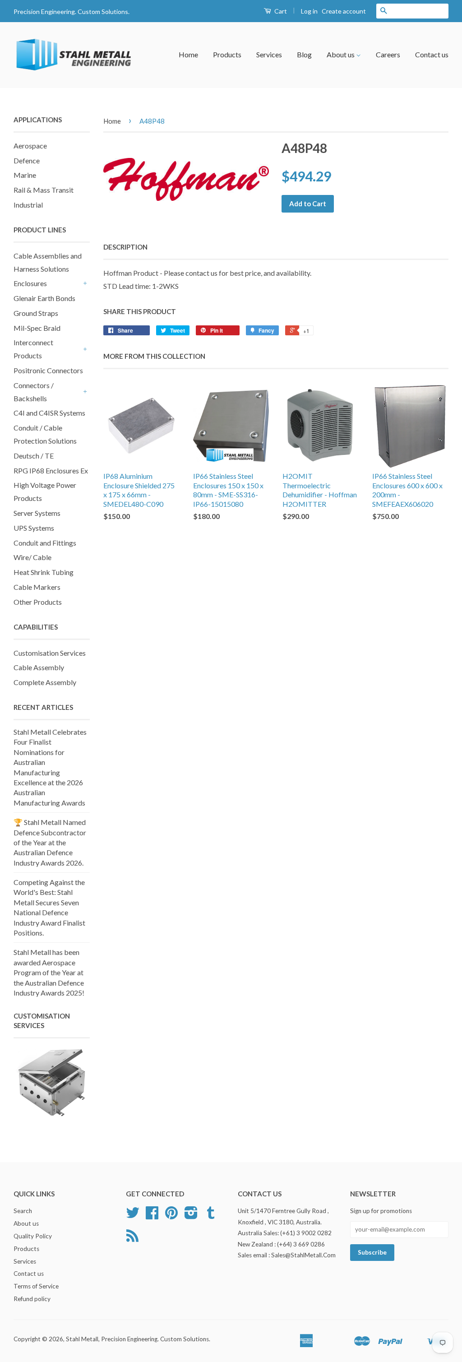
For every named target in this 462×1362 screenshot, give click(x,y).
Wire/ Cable (32, 557)
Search (23, 1210)
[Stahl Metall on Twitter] (132, 1215)
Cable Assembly (39, 667)
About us (341, 54)
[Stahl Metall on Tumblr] (210, 1215)
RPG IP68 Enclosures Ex (51, 470)
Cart (280, 11)
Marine (25, 175)
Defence (27, 160)
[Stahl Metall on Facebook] (152, 1215)
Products (227, 54)
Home (188, 54)
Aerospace (30, 145)
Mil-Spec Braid (37, 328)
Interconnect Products (33, 349)
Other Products (38, 602)
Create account (344, 11)
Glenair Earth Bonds (44, 298)
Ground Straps (36, 313)
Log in (309, 11)
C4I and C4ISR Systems (49, 412)
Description (125, 247)
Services (269, 54)
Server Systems (37, 513)
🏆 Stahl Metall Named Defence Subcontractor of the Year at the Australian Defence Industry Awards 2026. (50, 842)
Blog (304, 54)
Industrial (28, 204)
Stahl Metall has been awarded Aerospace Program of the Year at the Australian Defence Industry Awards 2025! (49, 972)
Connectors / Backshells (34, 392)
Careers (388, 54)
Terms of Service (36, 1286)
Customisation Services (50, 653)
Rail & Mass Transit (44, 189)
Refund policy (32, 1298)
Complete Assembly (45, 682)
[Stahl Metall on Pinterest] (171, 1215)
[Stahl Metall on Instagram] (191, 1215)
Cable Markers (37, 587)
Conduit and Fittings (45, 542)
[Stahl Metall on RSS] (132, 1238)
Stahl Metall (82, 1339)
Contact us (431, 54)
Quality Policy (33, 1236)
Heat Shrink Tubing (44, 572)
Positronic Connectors (48, 370)
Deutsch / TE (34, 455)
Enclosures (30, 283)
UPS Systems (34, 527)
